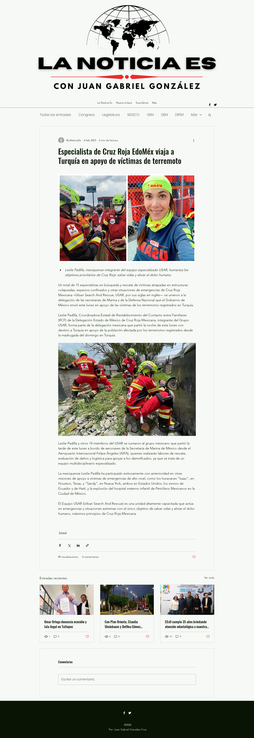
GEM (150, 114)
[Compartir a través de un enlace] (87, 545)
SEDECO (133, 114)
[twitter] (215, 105)
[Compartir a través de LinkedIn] (78, 545)
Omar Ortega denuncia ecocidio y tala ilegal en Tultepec (65, 624)
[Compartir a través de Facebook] (60, 545)
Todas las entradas (55, 114)
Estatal (63, 532)
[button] (209, 114)
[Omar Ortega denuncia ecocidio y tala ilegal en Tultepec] (67, 600)
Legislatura (111, 114)
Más (194, 114)
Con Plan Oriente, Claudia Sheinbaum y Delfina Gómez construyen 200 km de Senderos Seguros (126, 624)
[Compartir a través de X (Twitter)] (69, 545)
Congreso (86, 114)
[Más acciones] (193, 140)
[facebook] (210, 105)
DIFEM (179, 114)
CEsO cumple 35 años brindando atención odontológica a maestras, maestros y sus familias (187, 624)
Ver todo (209, 577)
